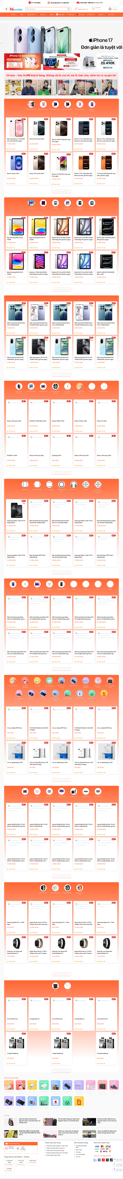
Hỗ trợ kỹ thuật (21, 1162)
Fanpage (9, 1169)
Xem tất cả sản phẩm (60, 191)
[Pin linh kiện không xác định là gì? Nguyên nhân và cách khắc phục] (50, 1122)
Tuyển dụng (32, 1161)
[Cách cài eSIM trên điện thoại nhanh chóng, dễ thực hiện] (89, 1134)
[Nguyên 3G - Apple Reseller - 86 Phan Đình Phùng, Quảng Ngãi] (12, 9)
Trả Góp (78, 1152)
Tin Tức (78, 1157)
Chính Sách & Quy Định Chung (55, 1150)
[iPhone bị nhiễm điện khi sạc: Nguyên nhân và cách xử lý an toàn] (89, 1122)
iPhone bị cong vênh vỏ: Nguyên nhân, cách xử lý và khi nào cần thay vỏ (68, 1132)
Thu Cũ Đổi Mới (80, 1154)
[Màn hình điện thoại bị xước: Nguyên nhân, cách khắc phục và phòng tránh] (11, 1122)
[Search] (68, 9)
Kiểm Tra (11, 1147)
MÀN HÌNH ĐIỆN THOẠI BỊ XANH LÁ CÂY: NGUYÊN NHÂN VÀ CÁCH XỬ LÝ (29, 1132)
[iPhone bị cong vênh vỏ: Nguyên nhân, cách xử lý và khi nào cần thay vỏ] (50, 1134)
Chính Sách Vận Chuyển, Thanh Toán (57, 1145)
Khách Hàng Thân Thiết (53, 1155)
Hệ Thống (114, 8)
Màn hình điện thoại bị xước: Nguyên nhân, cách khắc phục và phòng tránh (29, 1120)
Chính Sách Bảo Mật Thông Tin (55, 1148)
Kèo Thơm (79, 1149)
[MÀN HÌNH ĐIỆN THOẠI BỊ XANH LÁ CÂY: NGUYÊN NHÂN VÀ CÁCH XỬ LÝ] (11, 1134)
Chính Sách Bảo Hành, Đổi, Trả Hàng (57, 1153)
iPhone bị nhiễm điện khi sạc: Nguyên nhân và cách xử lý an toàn (107, 1120)
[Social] (99, 1160)
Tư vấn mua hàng (9, 1162)
